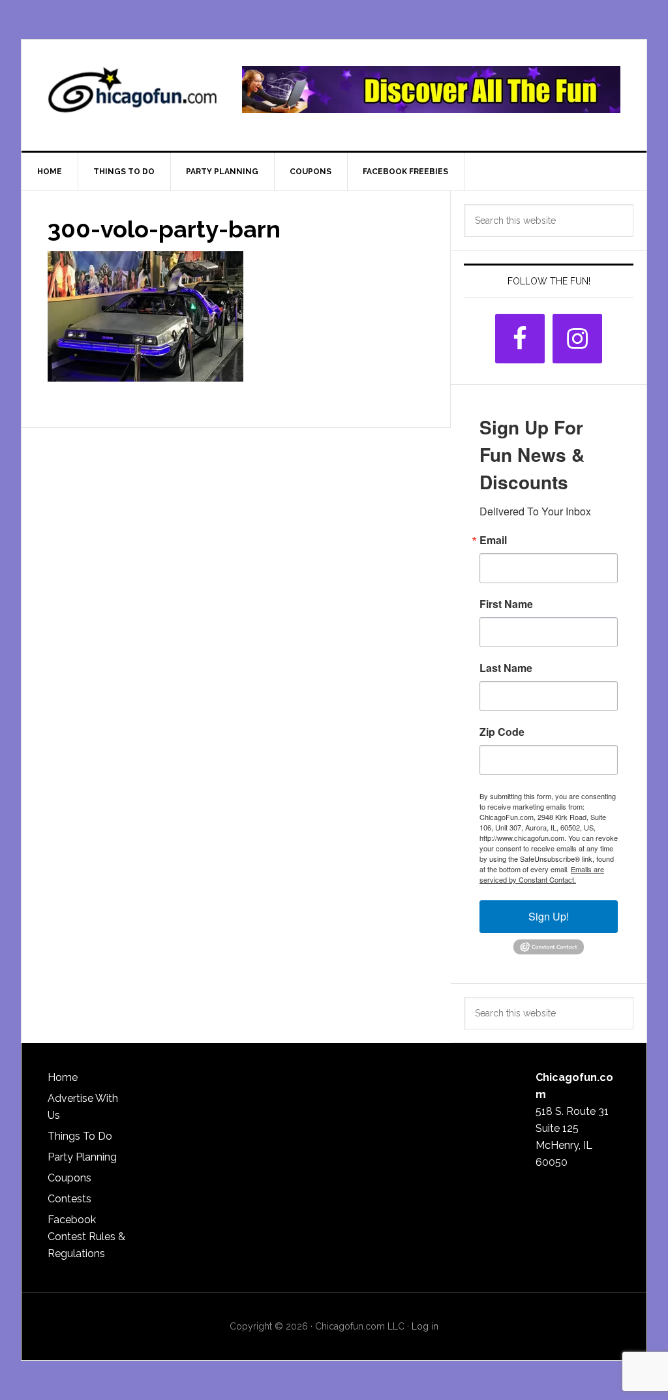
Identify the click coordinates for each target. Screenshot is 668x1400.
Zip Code (501, 732)
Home (63, 1077)
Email (493, 540)
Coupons (69, 1178)
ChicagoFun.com (132, 95)
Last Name (505, 668)
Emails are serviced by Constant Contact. (541, 874)
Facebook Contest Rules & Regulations (86, 1236)
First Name (506, 604)
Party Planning (82, 1157)
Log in (425, 1326)
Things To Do (80, 1136)
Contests (69, 1199)
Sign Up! (548, 916)
